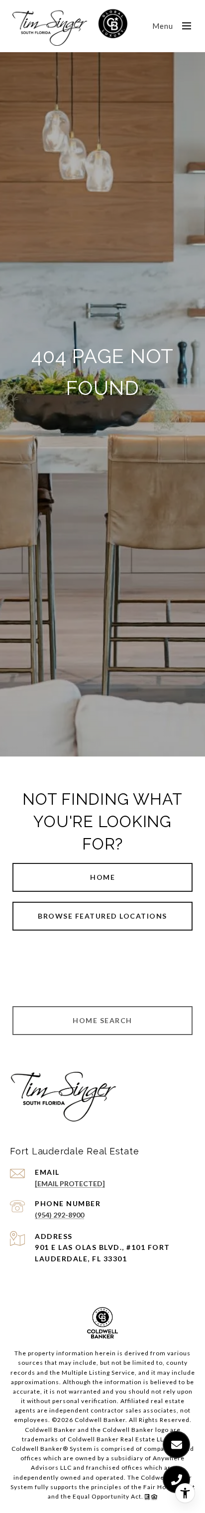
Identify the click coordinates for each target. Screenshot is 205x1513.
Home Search (102, 1020)
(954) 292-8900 (59, 1215)
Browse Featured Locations (102, 916)
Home (102, 877)
